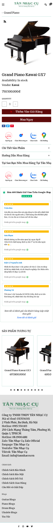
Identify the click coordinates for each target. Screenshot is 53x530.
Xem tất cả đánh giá (26, 317)
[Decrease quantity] (4, 104)
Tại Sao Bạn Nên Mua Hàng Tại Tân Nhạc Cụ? (26, 163)
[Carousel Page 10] (42, 390)
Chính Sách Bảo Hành (13, 470)
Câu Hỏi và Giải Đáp (12, 487)
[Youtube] (27, 526)
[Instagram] (23, 526)
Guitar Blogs (9, 499)
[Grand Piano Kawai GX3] (17, 351)
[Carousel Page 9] (38, 390)
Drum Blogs (8, 508)
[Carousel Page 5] (25, 390)
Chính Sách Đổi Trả (12, 478)
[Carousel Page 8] (35, 390)
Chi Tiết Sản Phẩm (13, 148)
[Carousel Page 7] (31, 390)
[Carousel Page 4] (21, 390)
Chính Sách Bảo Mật (13, 474)
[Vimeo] (32, 526)
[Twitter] (8, 126)
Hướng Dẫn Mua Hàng (16, 155)
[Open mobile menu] (3, 5)
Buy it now (26, 119)
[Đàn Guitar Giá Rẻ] (26, 4)
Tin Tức (6, 516)
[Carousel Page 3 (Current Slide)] (18, 390)
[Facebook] (3, 126)
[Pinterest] (12, 126)
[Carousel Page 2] (14, 390)
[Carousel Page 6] (28, 390)
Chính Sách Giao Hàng (14, 483)
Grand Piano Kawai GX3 (17, 370)
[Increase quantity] (15, 104)
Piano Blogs (8, 503)
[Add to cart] (26, 111)
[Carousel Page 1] (11, 390)
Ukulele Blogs (9, 512)
